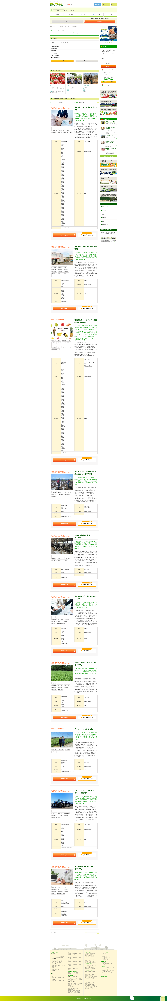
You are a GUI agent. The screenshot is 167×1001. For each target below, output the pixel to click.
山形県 (53, 966)
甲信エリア (54, 973)
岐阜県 (63, 980)
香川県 (73, 961)
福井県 (63, 977)
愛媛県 (76, 961)
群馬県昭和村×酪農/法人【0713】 (83, 536)
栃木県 (56, 969)
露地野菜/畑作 (70, 983)
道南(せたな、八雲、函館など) (57, 962)
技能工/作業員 (92, 953)
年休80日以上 (61, 749)
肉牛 (76, 978)
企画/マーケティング (88, 960)
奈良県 (69, 954)
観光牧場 (80, 979)
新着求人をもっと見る (108, 156)
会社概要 (104, 210)
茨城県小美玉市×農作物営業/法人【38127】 (85, 597)
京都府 (73, 953)
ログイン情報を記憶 (106, 63)
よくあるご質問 (105, 206)
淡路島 (77, 972)
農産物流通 (78, 990)
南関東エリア (54, 970)
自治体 (72, 992)
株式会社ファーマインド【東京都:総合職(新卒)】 (85, 321)
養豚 (79, 978)
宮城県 (59, 965)
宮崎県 (69, 968)
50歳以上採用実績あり (89, 984)
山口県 (69, 958)
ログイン (67, 21)
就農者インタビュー (105, 958)
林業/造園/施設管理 (71, 989)
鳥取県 (69, 957)
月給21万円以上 (54, 130)
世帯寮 (89, 971)
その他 (94, 968)
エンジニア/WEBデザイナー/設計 (91, 959)
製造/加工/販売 (71, 991)
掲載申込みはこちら (105, 970)
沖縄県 (77, 968)
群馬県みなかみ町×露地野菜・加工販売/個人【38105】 (85, 473)
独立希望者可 (60, 689)
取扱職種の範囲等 (105, 224)
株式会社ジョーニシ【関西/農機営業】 (85, 248)
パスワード (103, 58)
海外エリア (70, 969)
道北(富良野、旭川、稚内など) (57, 961)
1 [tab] (105, 42)
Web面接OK (91, 987)
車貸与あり (65, 492)
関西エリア (70, 952)
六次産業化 (54, 492)
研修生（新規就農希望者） (89, 967)
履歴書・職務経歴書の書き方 (107, 963)
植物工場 (80, 983)
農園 (78, 984)
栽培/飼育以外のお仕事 (67, 132)
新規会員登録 (100, 21)
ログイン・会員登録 (105, 967)
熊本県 (79, 964)
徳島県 (69, 961)
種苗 (69, 988)
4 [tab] (111, 42)
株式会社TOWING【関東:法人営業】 (85, 108)
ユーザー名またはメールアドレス (107, 53)
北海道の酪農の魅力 (105, 959)
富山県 (56, 977)
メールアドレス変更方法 (106, 72)
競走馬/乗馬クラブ (74, 979)
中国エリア (70, 956)
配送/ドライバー (94, 955)
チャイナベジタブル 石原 (83, 729)
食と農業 (108, 232)
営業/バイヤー (87, 954)
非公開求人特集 (104, 956)
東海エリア (54, 979)
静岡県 (53, 980)
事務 (92, 954)
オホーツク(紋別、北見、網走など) (58, 957)
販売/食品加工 (87, 955)
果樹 (71, 984)
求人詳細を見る (64, 235)
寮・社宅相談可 (94, 971)
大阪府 (76, 953)
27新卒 (70, 347)
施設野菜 (75, 983)
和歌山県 (73, 954)
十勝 (71, 972)
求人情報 (61, 26)
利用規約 (104, 217)
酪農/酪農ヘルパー (71, 978)
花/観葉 (75, 984)
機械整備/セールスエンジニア (90, 961)
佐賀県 (73, 964)
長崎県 (76, 964)
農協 (69, 992)
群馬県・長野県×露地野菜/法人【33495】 (85, 663)
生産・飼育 (87, 953)
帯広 (74, 972)
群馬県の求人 (67, 26)
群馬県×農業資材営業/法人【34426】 (83, 868)
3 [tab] (109, 42)
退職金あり (60, 273)
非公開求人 (60, 128)
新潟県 (53, 977)
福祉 (75, 991)
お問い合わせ (113, 972)
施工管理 (86, 962)
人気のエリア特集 (75, 973)
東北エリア (54, 963)
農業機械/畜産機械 (71, 990)
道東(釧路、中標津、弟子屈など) (57, 956)
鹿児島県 (73, 968)
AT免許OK (60, 132)
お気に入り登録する (88, 234)
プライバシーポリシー (106, 221)
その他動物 (70, 980)
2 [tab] (107, 42)
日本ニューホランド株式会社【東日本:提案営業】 (84, 791)
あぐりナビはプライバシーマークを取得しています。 (64, 10)
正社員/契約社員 (88, 965)
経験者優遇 (65, 128)
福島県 (56, 966)
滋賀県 (69, 953)
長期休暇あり (54, 132)
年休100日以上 (61, 130)
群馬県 (59, 969)
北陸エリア (54, 976)
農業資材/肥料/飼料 (74, 988)
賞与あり (65, 267)
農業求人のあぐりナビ (54, 26)
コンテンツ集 (104, 953)
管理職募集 (54, 342)
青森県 (53, 965)
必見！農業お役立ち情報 (106, 957)
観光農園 (69, 985)
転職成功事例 (104, 962)
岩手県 (56, 965)
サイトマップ (105, 214)
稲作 (69, 984)
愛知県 (56, 980)
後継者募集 (93, 985)
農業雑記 (107, 233)
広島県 (79, 957)
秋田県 (63, 965)
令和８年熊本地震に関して (58, 9)
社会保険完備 (54, 128)
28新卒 (86, 987)
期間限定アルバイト (88, 968)
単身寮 (53, 340)
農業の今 (103, 232)
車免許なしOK (65, 347)
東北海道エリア (54, 953)
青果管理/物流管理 (92, 962)
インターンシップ (88, 966)
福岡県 (69, 964)
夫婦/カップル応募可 (88, 983)
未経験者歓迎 (54, 271)
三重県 (59, 980)
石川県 (59, 977)
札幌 (69, 972)
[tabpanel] (108, 33)
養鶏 (69, 979)
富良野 (69, 973)
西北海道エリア (54, 958)
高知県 (79, 961)
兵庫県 (79, 953)
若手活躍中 (67, 130)
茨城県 (53, 969)
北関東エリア (54, 967)
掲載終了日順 (81, 102)
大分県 (69, 965)
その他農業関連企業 (77, 992)
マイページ (112, 967)
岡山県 (76, 957)
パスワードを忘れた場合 (106, 74)
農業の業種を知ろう (105, 964)
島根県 (73, 957)
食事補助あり (54, 273)
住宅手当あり (54, 269)
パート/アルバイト (95, 965)
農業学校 (78, 991)
